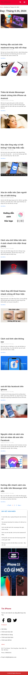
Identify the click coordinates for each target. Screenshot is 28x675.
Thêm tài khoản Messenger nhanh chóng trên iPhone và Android (13, 95)
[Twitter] (15, 620)
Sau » (19, 505)
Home (1, 7)
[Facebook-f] (3, 620)
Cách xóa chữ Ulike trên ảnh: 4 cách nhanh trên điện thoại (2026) (14, 243)
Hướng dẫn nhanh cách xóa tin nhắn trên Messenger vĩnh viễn (14, 488)
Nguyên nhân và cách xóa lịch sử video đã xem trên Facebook (12, 437)
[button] (20, 2)
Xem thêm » (3, 58)
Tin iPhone (5, 2)
